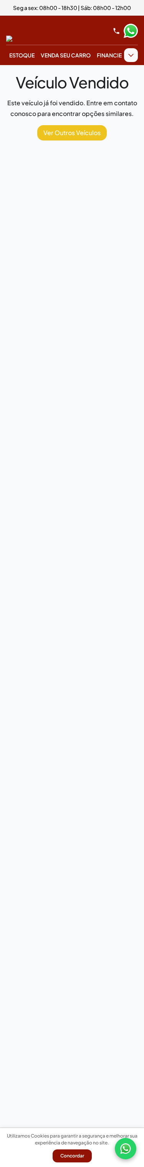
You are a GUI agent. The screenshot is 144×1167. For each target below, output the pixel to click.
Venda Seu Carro (66, 55)
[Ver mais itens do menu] (131, 55)
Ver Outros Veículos (72, 133)
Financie (109, 55)
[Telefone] (116, 31)
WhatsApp (130, 31)
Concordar (72, 1156)
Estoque (22, 55)
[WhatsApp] (125, 1148)
